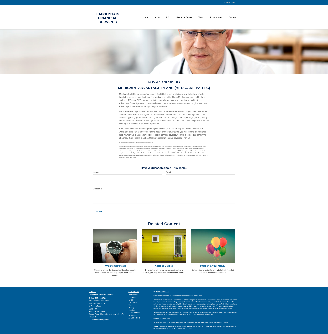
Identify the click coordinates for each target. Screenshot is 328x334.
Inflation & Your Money (212, 266)
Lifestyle (132, 310)
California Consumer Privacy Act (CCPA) (218, 312)
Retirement (133, 294)
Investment (133, 297)
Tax (130, 305)
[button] (157, 17)
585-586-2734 (229, 2)
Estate (131, 299)
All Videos (132, 315)
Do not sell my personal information (203, 314)
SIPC (226, 322)
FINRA (221, 322)
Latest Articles (134, 312)
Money (131, 307)
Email (168, 172)
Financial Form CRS (162, 292)
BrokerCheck (198, 295)
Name (96, 172)
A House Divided (164, 266)
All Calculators (134, 317)
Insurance (133, 302)
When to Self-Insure (115, 266)
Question (97, 188)
